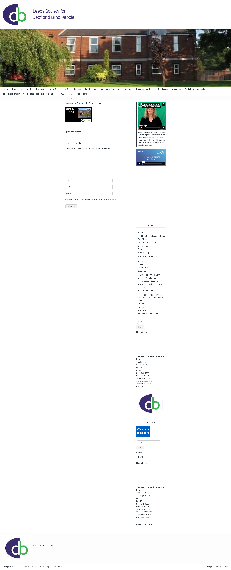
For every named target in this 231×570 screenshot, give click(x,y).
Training (128, 89)
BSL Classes (162, 89)
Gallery (141, 261)
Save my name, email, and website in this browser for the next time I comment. (91, 199)
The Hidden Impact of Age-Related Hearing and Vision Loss (29, 94)
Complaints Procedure (110, 89)
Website (68, 193)
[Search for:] (147, 322)
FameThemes (222, 566)
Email (67, 187)
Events (29, 89)
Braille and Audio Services (151, 275)
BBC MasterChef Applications (73, 94)
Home (5, 89)
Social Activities (147, 290)
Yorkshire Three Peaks (195, 89)
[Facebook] (139, 457)
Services (77, 89)
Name (67, 180)
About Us (66, 89)
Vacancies (176, 89)
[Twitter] (141, 457)
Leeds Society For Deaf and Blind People (33, 566)
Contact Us (53, 89)
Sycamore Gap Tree (144, 89)
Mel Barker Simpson (94, 103)
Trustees (40, 89)
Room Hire (17, 89)
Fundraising (90, 89)
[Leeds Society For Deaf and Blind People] (115, 58)
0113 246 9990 (142, 373)
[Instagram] (143, 457)
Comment (68, 174)
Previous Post (71, 132)
